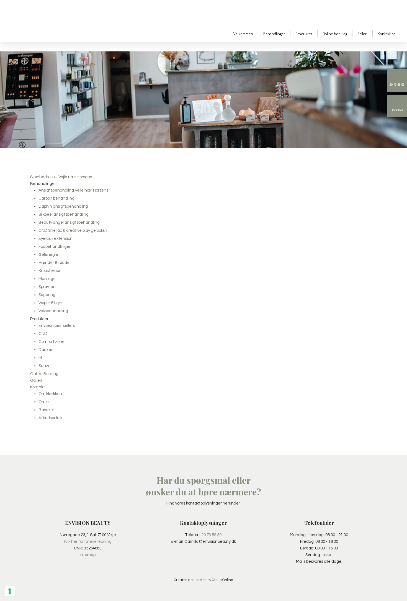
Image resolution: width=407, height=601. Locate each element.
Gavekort (47, 410)
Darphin (45, 350)
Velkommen (243, 33)
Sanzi (43, 366)
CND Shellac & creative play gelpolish (72, 230)
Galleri (362, 33)
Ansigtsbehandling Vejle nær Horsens (73, 190)
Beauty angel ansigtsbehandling (69, 222)
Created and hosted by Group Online (203, 580)
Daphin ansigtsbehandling (63, 206)
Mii (40, 358)
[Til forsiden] (47, 20)
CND (42, 334)
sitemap (88, 555)
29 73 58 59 (211, 535)
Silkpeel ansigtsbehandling (63, 214)
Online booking (335, 33)
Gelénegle (48, 255)
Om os (44, 402)
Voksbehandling (53, 311)
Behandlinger (274, 33)
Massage (47, 279)
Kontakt (37, 387)
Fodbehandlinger (54, 247)
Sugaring (46, 295)
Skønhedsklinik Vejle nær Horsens (61, 177)
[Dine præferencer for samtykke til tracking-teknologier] (9, 591)
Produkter (303, 33)
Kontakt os (387, 33)
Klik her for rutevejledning (88, 541)
